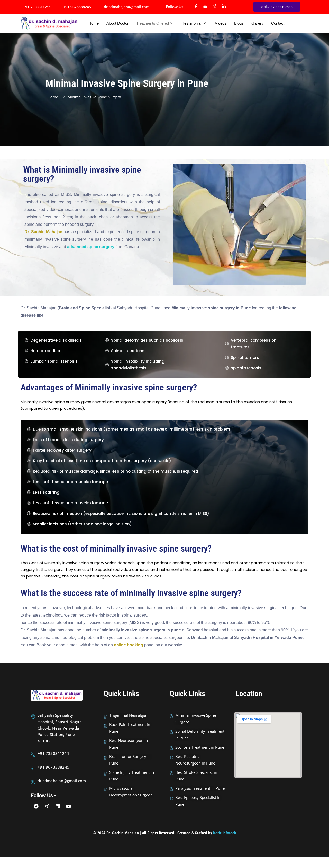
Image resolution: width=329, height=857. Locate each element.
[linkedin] (224, 7)
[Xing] (47, 806)
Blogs (239, 23)
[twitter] (214, 7)
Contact (277, 23)
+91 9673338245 (77, 6)
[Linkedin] (57, 806)
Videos (220, 23)
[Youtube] (205, 7)
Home (93, 23)
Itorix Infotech (224, 833)
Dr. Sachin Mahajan (43, 232)
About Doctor (117, 23)
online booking (128, 645)
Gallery (257, 23)
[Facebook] (196, 7)
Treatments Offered (152, 23)
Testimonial (191, 23)
